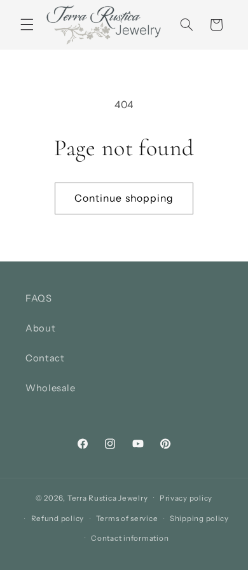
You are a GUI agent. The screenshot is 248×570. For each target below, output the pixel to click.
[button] (26, 24)
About (40, 328)
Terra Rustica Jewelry (107, 498)
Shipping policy (199, 518)
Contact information (130, 538)
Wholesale (50, 388)
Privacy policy (186, 498)
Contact (44, 358)
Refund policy (58, 518)
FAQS (38, 298)
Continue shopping (124, 198)
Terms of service (127, 518)
